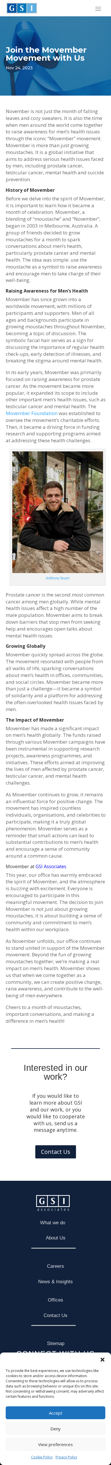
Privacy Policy (66, 1457)
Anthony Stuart (57, 578)
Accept (55, 1413)
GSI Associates (51, 866)
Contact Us (55, 1152)
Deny (55, 1429)
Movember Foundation (31, 413)
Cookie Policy (42, 1457)
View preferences (55, 1444)
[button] (102, 1360)
